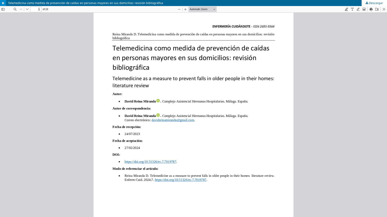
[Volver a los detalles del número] (3, 3)
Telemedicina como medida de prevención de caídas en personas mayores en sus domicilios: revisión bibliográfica (85, 3)
